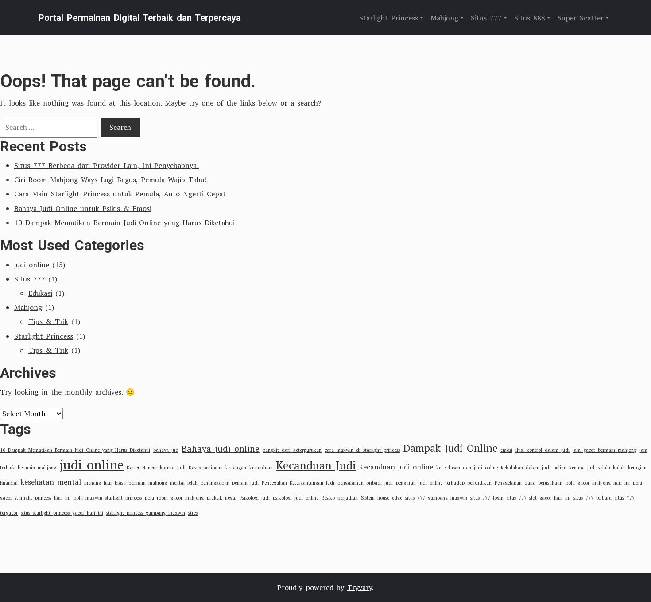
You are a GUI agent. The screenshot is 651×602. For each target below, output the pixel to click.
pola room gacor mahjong (174, 498)
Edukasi (40, 293)
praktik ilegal (221, 498)
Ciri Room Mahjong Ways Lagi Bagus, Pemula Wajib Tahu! (110, 179)
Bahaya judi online (221, 448)
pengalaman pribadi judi (365, 483)
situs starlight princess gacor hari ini (62, 513)
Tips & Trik (48, 321)
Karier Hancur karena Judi (156, 468)
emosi (506, 450)
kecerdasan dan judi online (467, 468)
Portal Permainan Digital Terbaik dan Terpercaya (140, 17)
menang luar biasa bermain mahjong (125, 483)
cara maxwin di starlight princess (362, 450)
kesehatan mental (51, 482)
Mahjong (28, 307)
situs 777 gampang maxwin (436, 498)
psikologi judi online (295, 498)
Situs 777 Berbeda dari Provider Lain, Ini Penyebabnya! (106, 165)
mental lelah (184, 483)
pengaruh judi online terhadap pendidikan (444, 483)
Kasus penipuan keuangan (217, 468)
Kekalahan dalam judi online (533, 468)
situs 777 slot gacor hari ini (538, 498)
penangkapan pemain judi (230, 483)
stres (193, 513)
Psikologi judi (255, 498)
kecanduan (261, 468)
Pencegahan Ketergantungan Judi (298, 483)
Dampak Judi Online (450, 448)
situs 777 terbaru (593, 498)
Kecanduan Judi (316, 465)
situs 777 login (487, 498)
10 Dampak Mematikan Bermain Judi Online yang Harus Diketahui (124, 222)
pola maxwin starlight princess (108, 498)
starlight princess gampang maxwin (145, 513)
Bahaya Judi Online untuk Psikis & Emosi (82, 208)
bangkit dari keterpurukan (292, 450)
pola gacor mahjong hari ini (598, 483)
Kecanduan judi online (396, 467)
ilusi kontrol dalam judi (542, 450)
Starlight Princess (43, 336)
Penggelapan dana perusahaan (528, 483)
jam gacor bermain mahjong (604, 450)
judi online (31, 265)
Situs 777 (29, 279)
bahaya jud (165, 450)
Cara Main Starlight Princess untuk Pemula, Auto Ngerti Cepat (120, 194)
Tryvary (359, 587)
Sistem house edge (381, 498)
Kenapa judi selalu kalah (597, 468)
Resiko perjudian (340, 498)
